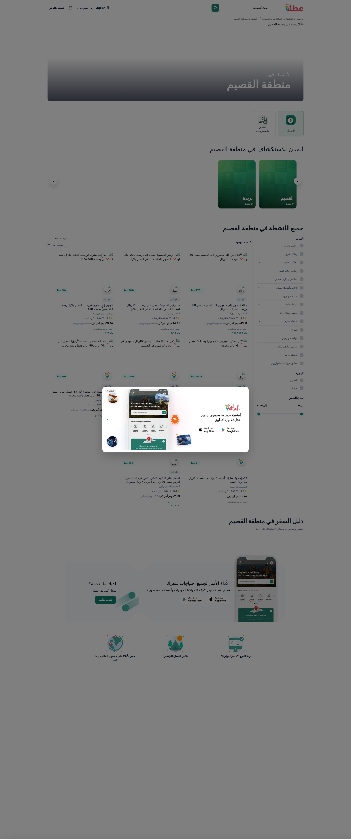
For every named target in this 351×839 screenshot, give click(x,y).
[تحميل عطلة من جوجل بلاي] (230, 430)
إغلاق (110, 390)
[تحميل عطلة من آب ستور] (207, 430)
